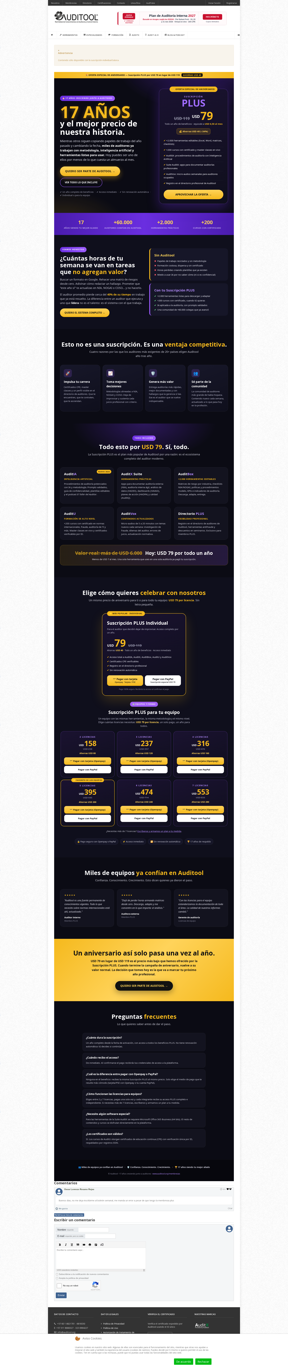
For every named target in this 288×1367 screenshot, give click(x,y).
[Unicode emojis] (96, 1245)
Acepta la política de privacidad (73, 1278)
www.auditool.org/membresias (166, 1173)
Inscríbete (212, 17)
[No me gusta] (230, 1189)
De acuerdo (183, 1361)
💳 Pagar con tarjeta (125, 680)
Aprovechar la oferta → (193, 194)
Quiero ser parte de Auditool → (90, 171)
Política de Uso (110, 1328)
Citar (230, 1208)
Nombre (65, 1229)
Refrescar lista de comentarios (70, 1215)
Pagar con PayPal (162, 680)
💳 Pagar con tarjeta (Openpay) (87, 760)
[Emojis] (90, 1245)
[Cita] (78, 1245)
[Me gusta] (228, 1189)
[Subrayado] (72, 1245)
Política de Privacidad (113, 1323)
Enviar (61, 1295)
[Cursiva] (66, 1245)
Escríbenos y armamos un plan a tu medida (159, 831)
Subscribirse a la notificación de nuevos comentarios (84, 1274)
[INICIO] (52, 35)
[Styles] (102, 1245)
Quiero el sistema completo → (84, 312)
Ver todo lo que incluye (81, 182)
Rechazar (203, 1361)
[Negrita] (60, 1245)
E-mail (70, 1236)
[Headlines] (76, 17)
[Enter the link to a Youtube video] (84, 1245)
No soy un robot (70, 1285)
